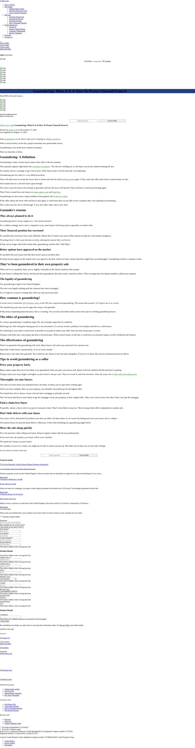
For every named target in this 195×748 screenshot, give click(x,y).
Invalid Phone (5, 602)
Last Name (4, 534)
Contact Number (6, 538)
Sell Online (9, 7)
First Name (4, 529)
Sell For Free (9, 691)
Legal (11, 125)
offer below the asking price (125, 374)
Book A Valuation (15, 33)
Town (2, 570)
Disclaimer (8, 745)
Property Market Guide (13, 723)
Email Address (5, 542)
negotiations (10, 139)
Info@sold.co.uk (6, 653)
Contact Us (9, 37)
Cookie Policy (10, 741)
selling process (68, 179)
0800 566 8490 (5, 644)
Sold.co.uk (4, 125)
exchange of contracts (41, 166)
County (2, 583)
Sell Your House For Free (18, 11)
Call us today (4, 47)
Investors (8, 35)
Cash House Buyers (16, 19)
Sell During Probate (12, 710)
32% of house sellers (30, 303)
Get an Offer (4, 43)
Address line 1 (5, 557)
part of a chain (61, 196)
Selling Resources (11, 25)
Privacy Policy (65, 625)
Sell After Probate (15, 21)
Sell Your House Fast (16, 17)
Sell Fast (8, 15)
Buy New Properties (12, 695)
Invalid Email (5, 595)
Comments (4, 615)
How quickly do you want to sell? (12, 525)
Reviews (8, 719)
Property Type (5, 577)
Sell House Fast (10, 704)
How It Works (10, 5)
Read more (4, 477)
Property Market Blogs (17, 29)
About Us (12, 27)
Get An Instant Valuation (18, 13)
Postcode (3, 521)
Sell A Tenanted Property (18, 23)
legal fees (56, 192)
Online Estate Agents (16, 9)
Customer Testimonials (17, 31)
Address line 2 (5, 564)
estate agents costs (41, 192)
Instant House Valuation (13, 693)
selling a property (53, 139)
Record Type (4, 589)
